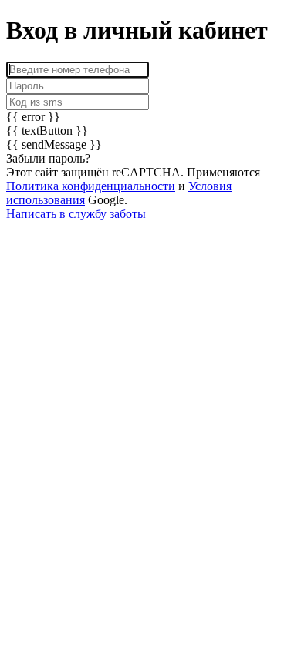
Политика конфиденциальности (90, 186)
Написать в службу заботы (76, 213)
